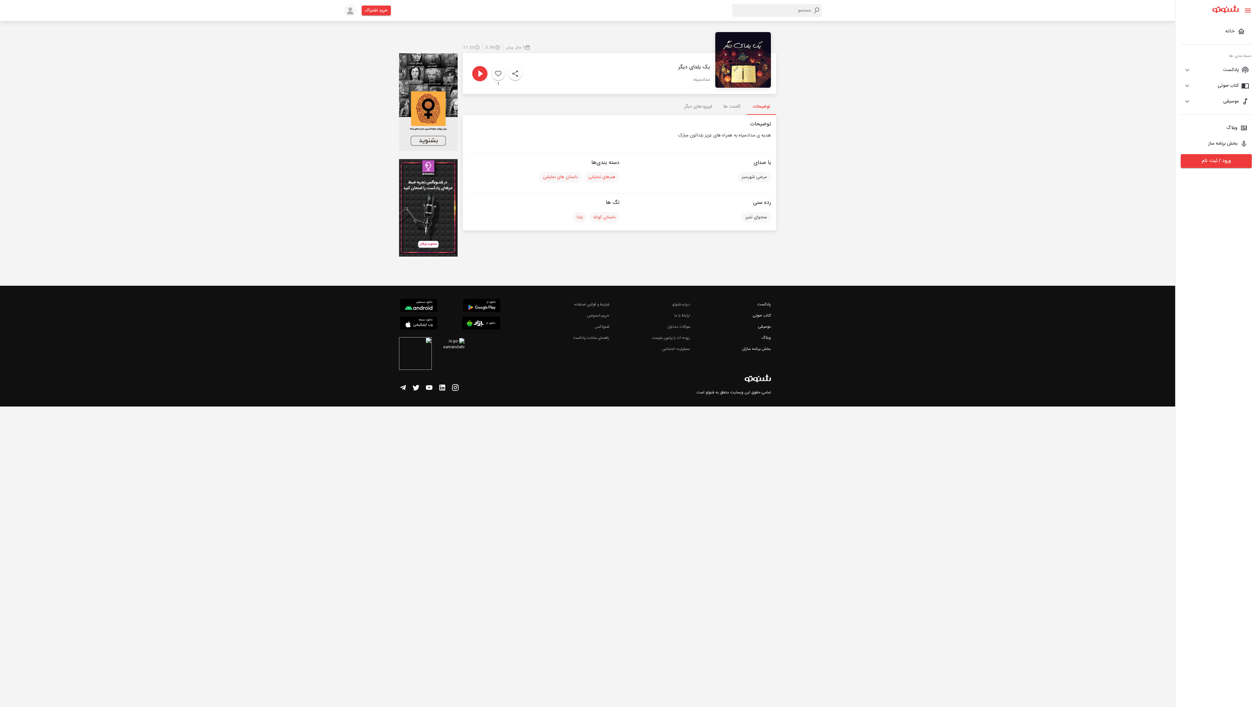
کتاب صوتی (762, 315)
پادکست (764, 304)
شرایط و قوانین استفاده (591, 304)
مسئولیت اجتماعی (676, 349)
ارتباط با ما (682, 315)
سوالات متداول (678, 327)
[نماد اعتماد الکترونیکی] (415, 354)
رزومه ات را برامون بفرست (671, 338)
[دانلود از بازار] (481, 324)
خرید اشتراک (376, 10)
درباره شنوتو (681, 304)
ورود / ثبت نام (1216, 161)
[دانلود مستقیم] (418, 306)
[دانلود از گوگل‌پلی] (481, 306)
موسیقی (764, 327)
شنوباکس (602, 327)
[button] (1216, 70)
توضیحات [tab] (761, 107)
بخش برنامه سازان (756, 349)
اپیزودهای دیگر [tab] (698, 107)
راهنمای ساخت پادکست (591, 338)
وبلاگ (766, 338)
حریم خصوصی (598, 315)
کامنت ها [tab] (731, 107)
